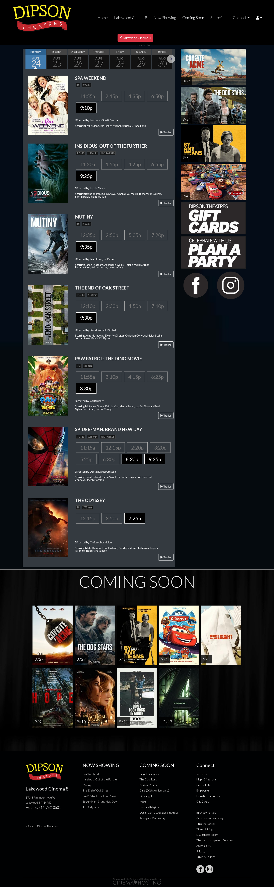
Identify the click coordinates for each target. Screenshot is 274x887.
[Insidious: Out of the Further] (48, 173)
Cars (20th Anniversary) (154, 790)
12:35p (87, 235)
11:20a (87, 164)
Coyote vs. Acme (149, 774)
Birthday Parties (206, 812)
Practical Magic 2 (149, 807)
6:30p (109, 459)
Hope (142, 801)
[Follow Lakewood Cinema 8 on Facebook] (200, 869)
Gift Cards (202, 801)
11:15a (87, 448)
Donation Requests (208, 796)
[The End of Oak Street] (48, 314)
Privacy (200, 851)
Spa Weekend (91, 774)
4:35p (134, 96)
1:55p (112, 164)
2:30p (112, 306)
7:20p (157, 235)
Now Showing (165, 17)
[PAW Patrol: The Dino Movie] (48, 385)
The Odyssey (91, 807)
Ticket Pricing (204, 829)
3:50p (112, 518)
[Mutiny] (48, 244)
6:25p (157, 377)
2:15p (112, 96)
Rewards (201, 774)
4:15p (134, 377)
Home (103, 17)
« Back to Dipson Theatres (42, 826)
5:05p (135, 235)
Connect (240, 17)
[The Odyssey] (48, 527)
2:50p (112, 235)
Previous (27, 59)
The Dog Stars (148, 779)
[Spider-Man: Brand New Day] (48, 456)
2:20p (137, 448)
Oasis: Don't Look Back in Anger (159, 812)
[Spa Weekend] (48, 105)
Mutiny (87, 785)
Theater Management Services (214, 840)
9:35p (86, 247)
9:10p (86, 108)
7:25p (135, 518)
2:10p (112, 377)
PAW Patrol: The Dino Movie (100, 796)
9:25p (86, 176)
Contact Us (203, 785)
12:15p (113, 448)
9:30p (86, 318)
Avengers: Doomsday (152, 818)
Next (171, 59)
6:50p (157, 96)
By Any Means (148, 785)
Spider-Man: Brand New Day (100, 801)
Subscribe (218, 17)
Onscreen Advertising (209, 818)
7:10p (157, 306)
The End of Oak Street (96, 790)
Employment (203, 790)
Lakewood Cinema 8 (130, 17)
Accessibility (203, 845)
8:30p (86, 388)
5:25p (86, 459)
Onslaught (145, 796)
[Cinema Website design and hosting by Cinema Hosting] (137, 881)
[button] (259, 17)
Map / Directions (206, 779)
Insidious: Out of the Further (100, 779)
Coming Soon (193, 17)
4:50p (135, 306)
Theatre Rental (205, 823)
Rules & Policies (205, 856)
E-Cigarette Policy (207, 834)
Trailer (167, 132)
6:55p (157, 164)
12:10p (87, 306)
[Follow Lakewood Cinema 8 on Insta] (209, 869)
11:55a (87, 96)
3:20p (160, 448)
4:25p (134, 164)
